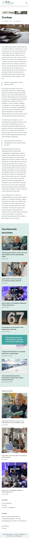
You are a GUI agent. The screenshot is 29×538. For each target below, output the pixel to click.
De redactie (5, 526)
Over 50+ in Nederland (8, 507)
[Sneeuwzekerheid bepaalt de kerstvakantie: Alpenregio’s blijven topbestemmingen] (14, 366)
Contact (4, 528)
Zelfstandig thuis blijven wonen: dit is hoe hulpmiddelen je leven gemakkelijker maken (14, 254)
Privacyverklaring (6, 503)
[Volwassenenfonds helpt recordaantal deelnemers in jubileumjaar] (14, 342)
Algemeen (18, 21)
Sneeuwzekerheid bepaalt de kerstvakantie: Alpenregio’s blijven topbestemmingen (12, 377)
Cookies (4, 505)
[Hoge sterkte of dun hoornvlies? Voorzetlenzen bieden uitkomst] (14, 269)
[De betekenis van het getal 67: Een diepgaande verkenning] (14, 318)
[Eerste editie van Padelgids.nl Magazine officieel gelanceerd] (14, 293)
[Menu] (26, 3)
